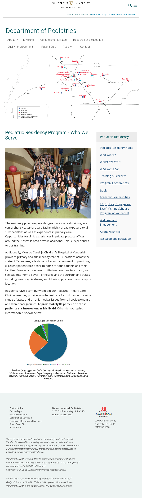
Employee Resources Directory (26, 421)
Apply (103, 190)
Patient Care (48, 46)
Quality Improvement (20, 46)
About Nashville (110, 232)
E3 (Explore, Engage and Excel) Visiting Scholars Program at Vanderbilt (115, 208)
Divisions (28, 39)
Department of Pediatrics (41, 30)
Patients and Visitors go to (102, 14)
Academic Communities (115, 197)
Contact (85, 46)
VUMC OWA (15, 427)
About (11, 39)
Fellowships (16, 411)
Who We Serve (109, 169)
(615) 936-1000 (102, 427)
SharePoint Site (18, 424)
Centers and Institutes (53, 39)
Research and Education (88, 39)
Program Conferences (114, 183)
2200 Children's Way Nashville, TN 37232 (105, 422)
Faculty (67, 46)
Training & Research (113, 176)
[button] (17, 40)
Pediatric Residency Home (116, 148)
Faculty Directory (18, 414)
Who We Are (108, 155)
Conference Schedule (21, 417)
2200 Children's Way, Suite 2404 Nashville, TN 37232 (68, 411)
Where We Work (110, 162)
